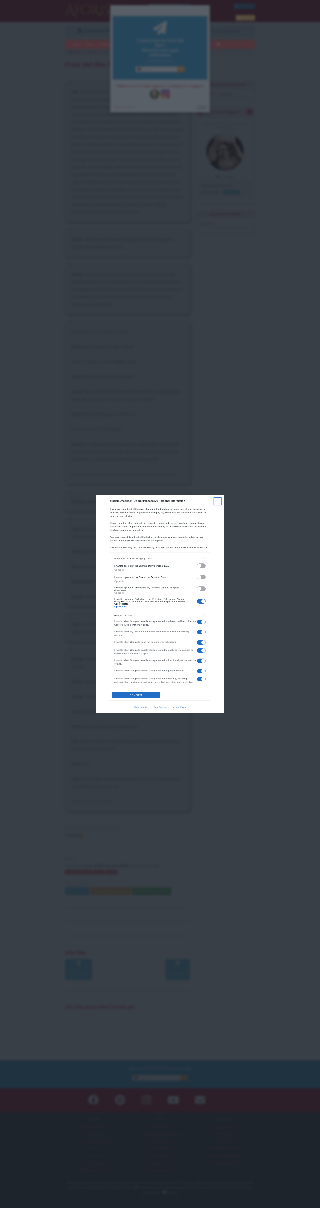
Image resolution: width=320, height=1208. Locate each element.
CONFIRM (136, 695)
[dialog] (160, 604)
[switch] (201, 565)
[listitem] (160, 558)
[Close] (217, 501)
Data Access (160, 707)
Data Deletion (141, 707)
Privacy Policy (179, 707)
